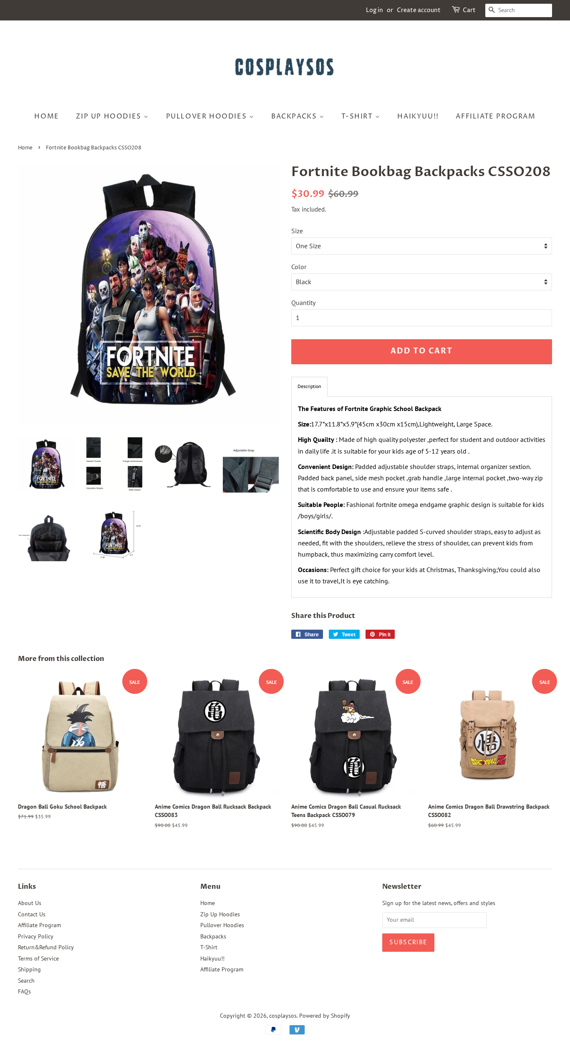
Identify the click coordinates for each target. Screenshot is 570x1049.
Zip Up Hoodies (110, 116)
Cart (469, 10)
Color (298, 266)
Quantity (303, 302)
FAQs (24, 991)
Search (26, 980)
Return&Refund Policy (46, 947)
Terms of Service (38, 958)
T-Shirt (358, 116)
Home (46, 116)
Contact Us (31, 914)
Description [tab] (309, 386)
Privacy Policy (35, 936)
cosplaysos (283, 1015)
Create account (419, 10)
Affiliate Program (495, 116)
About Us (29, 903)
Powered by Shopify (324, 1015)
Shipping (29, 969)
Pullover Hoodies (207, 116)
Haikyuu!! (418, 116)
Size (297, 231)
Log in (374, 10)
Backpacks (295, 116)
